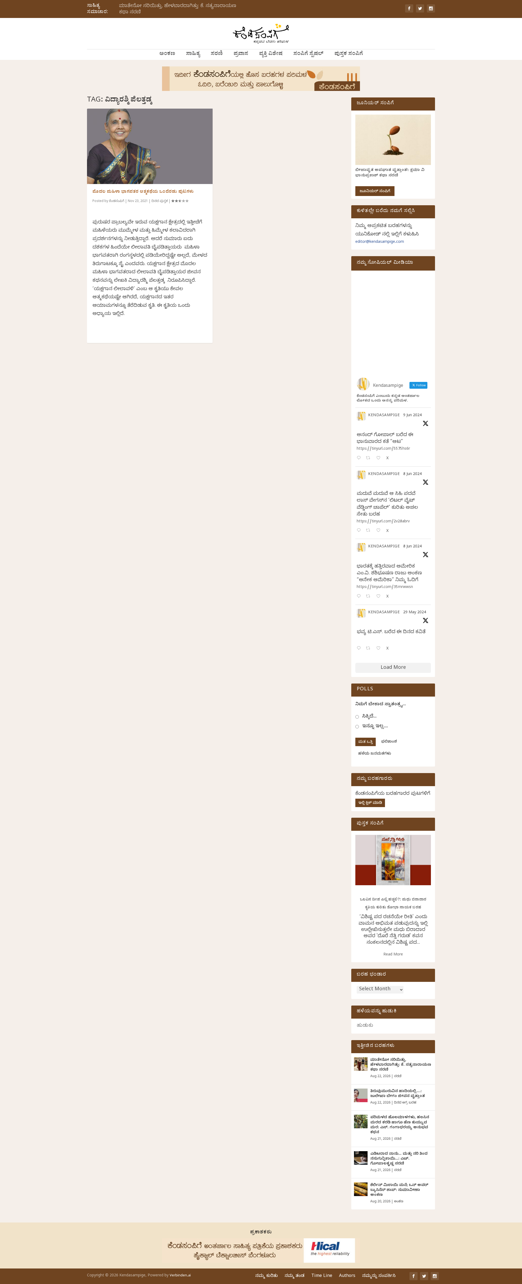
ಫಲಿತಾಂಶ (389, 742)
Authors (347, 1276)
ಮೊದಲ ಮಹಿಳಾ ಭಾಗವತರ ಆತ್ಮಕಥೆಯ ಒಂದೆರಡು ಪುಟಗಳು (143, 192)
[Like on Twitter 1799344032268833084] (380, 596)
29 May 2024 (414, 612)
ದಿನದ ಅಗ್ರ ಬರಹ (405, 1103)
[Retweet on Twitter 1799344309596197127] (370, 531)
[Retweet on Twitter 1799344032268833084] (370, 596)
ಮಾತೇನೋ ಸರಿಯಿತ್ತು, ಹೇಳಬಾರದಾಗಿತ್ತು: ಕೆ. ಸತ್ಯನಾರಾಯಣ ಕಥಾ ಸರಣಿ (177, 9)
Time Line (321, 1276)
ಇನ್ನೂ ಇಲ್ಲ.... (375, 726)
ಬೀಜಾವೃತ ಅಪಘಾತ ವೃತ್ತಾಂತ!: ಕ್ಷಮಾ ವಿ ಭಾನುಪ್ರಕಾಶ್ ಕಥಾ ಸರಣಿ (389, 173)
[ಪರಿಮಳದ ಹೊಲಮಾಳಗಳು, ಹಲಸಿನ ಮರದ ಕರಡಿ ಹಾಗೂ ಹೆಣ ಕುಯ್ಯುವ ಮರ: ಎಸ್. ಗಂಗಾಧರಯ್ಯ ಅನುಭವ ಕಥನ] (361, 1121)
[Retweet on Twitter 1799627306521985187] (370, 458)
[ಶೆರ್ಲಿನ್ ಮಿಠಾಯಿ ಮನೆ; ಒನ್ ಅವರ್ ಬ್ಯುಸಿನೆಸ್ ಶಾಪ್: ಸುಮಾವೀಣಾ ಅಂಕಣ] (361, 1189)
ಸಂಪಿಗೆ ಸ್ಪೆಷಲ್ (308, 54)
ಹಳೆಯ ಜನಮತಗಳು (374, 754)
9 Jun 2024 (412, 415)
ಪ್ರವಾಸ (241, 54)
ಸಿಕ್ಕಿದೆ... (369, 716)
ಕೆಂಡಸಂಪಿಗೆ (116, 201)
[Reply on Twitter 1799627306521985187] (360, 458)
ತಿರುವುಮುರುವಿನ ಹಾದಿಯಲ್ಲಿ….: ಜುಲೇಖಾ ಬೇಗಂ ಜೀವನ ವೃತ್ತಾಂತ (397, 1094)
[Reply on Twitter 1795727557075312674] (360, 648)
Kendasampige (384, 415)
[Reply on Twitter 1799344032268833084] (360, 596)
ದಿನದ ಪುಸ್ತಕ (159, 201)
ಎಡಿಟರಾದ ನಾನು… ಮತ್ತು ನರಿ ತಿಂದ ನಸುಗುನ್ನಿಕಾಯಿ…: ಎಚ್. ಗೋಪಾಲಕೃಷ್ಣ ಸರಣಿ (399, 1159)
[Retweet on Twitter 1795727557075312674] (370, 648)
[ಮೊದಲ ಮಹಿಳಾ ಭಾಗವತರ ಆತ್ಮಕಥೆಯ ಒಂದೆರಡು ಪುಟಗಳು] (150, 146)
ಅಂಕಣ (167, 54)
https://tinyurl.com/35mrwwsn (385, 587)
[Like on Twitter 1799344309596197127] (380, 531)
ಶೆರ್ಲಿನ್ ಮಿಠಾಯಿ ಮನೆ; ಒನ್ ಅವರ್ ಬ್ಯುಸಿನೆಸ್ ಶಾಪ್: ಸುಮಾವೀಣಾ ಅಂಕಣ (399, 1190)
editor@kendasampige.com (379, 242)
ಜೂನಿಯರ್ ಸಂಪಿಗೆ (375, 191)
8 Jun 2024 (412, 474)
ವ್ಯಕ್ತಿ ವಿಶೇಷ (270, 54)
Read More (393, 955)
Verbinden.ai (180, 1275)
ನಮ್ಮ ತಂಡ (294, 1276)
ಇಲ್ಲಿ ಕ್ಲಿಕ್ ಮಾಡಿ (370, 803)
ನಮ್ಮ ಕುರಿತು (266, 1276)
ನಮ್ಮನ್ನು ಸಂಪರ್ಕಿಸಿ (379, 1276)
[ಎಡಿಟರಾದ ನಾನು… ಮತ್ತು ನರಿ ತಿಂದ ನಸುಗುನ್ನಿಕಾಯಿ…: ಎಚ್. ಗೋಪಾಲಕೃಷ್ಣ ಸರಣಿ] (361, 1158)
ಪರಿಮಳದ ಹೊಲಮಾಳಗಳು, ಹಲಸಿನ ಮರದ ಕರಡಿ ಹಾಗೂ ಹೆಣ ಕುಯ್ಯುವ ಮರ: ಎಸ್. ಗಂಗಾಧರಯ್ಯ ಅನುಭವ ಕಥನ (399, 1125)
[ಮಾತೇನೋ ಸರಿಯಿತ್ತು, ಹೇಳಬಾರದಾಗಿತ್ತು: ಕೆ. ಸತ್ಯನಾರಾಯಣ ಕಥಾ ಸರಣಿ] (361, 1064)
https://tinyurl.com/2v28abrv (383, 522)
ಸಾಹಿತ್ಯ (193, 54)
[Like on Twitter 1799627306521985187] (380, 458)
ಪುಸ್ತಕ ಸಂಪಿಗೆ (348, 54)
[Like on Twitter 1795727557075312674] (380, 648)
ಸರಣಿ (217, 54)
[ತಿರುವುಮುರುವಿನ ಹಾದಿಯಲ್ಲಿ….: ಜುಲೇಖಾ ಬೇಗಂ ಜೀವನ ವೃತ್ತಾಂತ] (361, 1095)
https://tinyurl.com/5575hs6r (383, 449)
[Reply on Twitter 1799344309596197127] (360, 531)
